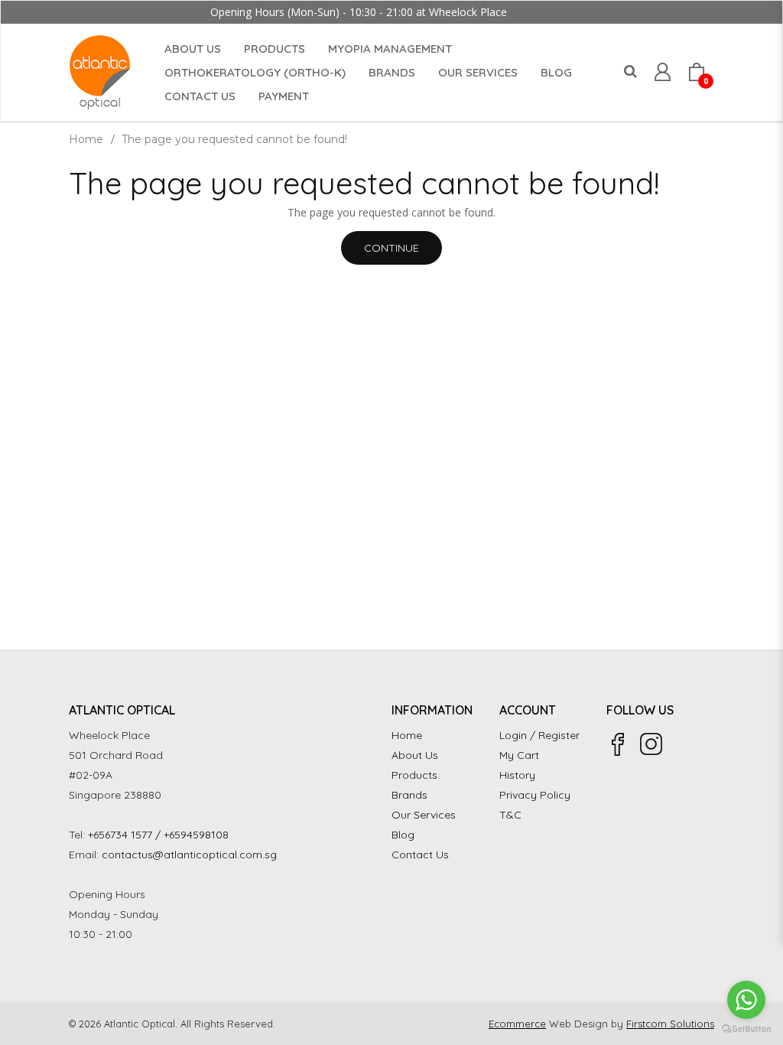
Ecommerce (517, 1023)
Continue (391, 248)
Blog (403, 835)
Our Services (424, 815)
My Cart (519, 755)
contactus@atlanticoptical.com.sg (189, 854)
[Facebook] (617, 744)
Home (86, 139)
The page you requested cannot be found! (234, 139)
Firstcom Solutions (670, 1023)
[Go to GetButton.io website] (746, 1029)
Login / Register (539, 735)
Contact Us (420, 854)
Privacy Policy (534, 795)
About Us (415, 755)
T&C (510, 815)
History (517, 775)
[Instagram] (651, 744)
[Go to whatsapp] (746, 1000)
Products (414, 775)
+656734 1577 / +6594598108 (158, 835)
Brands (409, 795)
